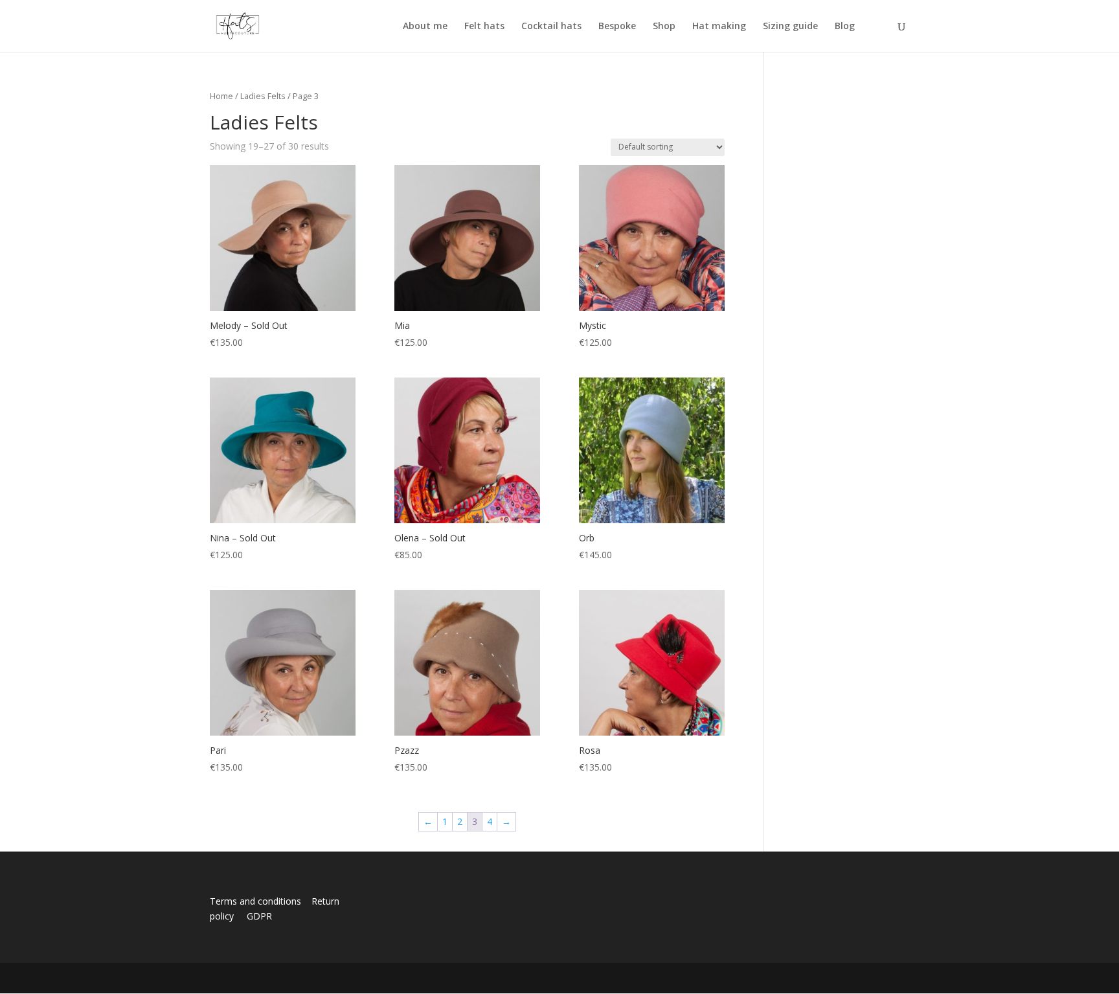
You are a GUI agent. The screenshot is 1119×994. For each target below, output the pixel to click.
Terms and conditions (259, 901)
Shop (664, 26)
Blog (845, 26)
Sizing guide (790, 26)
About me (425, 26)
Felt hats (484, 26)
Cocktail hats (551, 26)
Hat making (719, 26)
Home (221, 96)
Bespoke (617, 26)
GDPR (259, 916)
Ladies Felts (263, 96)
